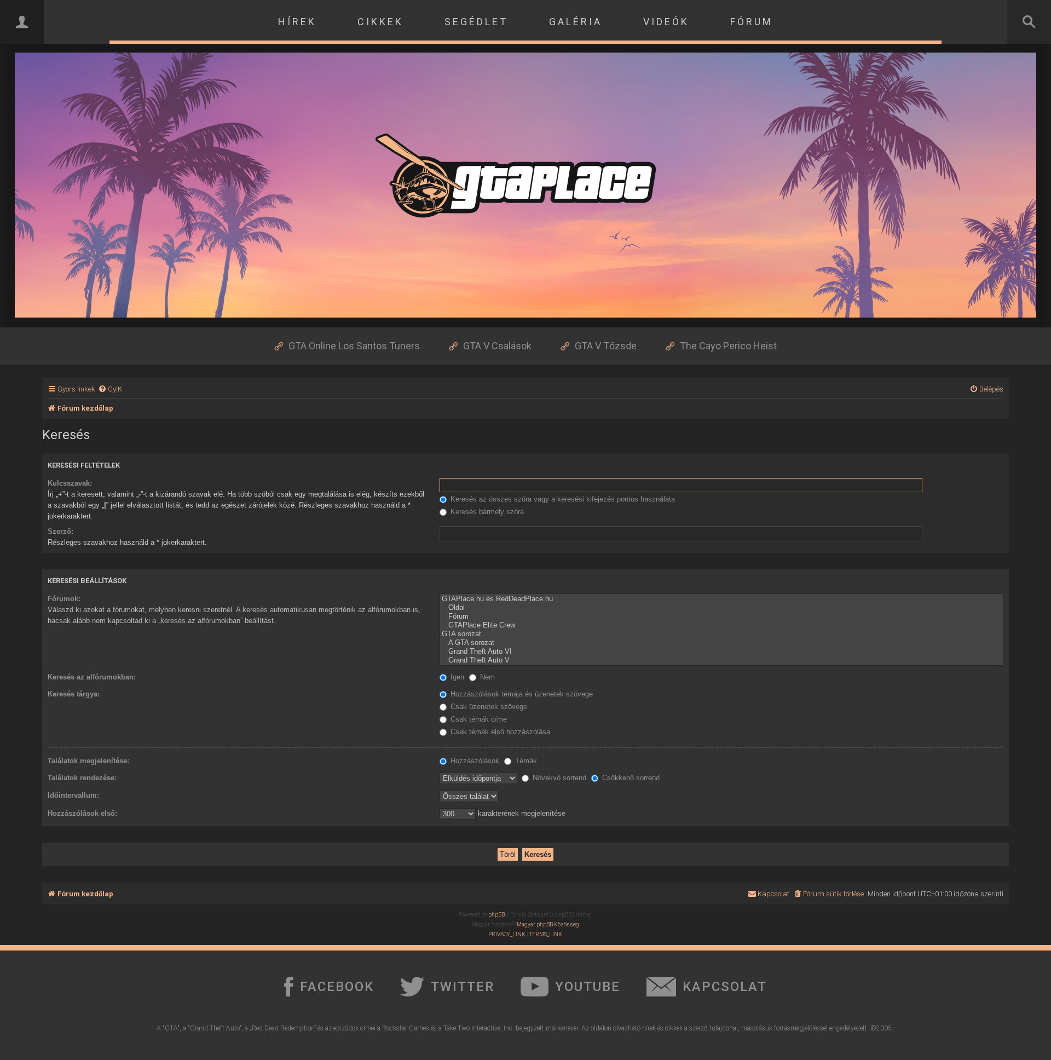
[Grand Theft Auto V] (721, 660)
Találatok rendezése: (82, 778)
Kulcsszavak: (70, 483)
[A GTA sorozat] (721, 642)
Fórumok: (64, 599)
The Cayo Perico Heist (728, 346)
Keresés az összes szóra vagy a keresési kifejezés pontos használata (561, 499)
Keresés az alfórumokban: (92, 677)
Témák (525, 761)
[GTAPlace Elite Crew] (721, 625)
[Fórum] (721, 616)
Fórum (751, 21)
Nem (486, 677)
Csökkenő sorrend (630, 778)
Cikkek (380, 21)
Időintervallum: (73, 795)
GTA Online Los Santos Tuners (354, 346)
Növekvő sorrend (558, 778)
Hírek (297, 21)
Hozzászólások (473, 761)
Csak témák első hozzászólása (499, 732)
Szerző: (60, 531)
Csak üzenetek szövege (487, 706)
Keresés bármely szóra (486, 512)
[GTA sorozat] (721, 634)
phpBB (496, 915)
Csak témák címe (477, 719)
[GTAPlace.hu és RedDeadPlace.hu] (721, 599)
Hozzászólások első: (82, 813)
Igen (456, 677)
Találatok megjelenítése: (88, 761)
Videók (666, 21)
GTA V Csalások (497, 346)
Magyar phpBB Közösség (548, 924)
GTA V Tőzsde (606, 346)
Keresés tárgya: (74, 694)
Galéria (575, 21)
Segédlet (476, 21)
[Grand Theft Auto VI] (721, 651)
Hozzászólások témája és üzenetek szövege (520, 694)
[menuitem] (110, 389)
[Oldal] (721, 607)
